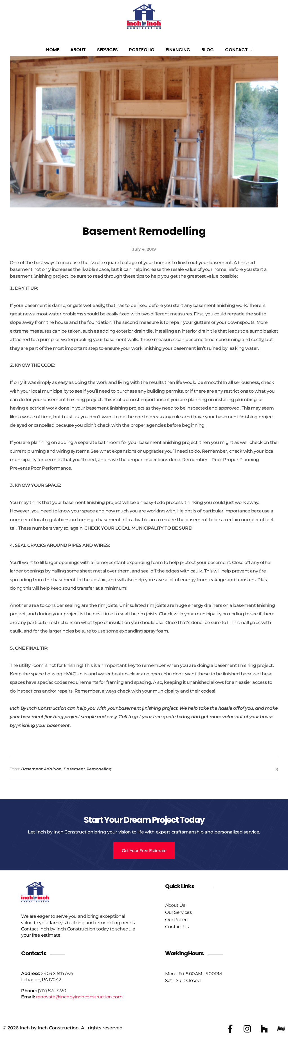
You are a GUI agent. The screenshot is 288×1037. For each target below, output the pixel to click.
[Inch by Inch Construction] (144, 16)
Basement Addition (41, 768)
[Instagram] (247, 1029)
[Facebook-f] (230, 1029)
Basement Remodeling (88, 768)
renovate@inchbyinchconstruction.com (79, 997)
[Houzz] (264, 1029)
